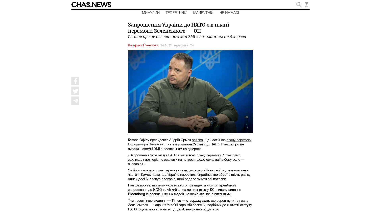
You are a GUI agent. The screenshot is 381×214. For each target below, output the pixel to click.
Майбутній (203, 12)
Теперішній (176, 12)
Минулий (151, 12)
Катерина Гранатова (143, 45)
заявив (197, 140)
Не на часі (229, 12)
